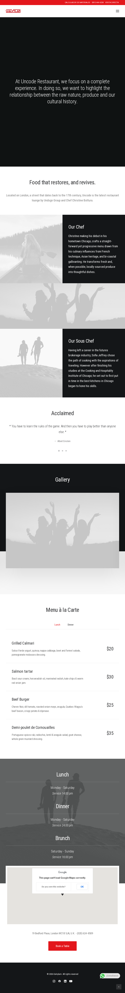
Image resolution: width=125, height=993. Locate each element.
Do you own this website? (53, 887)
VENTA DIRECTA (112, 2)
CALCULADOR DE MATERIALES (77, 2)
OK (82, 886)
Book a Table (62, 946)
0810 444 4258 (98, 2)
